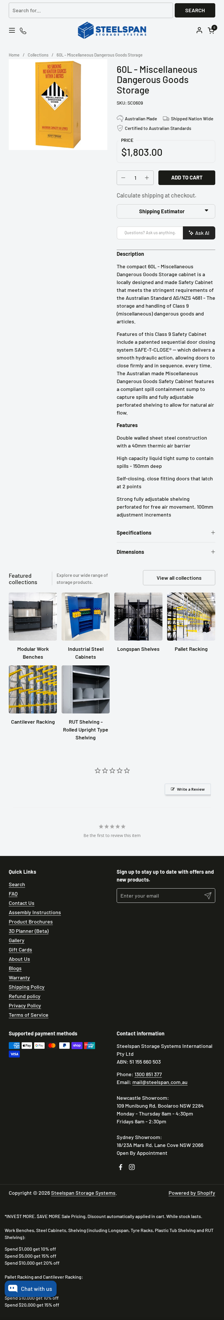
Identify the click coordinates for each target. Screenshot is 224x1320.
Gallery (16, 940)
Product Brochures (31, 921)
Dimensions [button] (130, 552)
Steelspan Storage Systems (83, 1192)
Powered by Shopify (192, 1192)
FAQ (13, 893)
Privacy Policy (25, 1005)
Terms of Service (28, 1014)
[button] (212, 30)
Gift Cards (20, 949)
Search (195, 10)
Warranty (19, 977)
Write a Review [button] (191, 789)
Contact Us (21, 903)
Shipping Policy (27, 987)
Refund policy (25, 996)
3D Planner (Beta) (28, 931)
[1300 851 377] (23, 30)
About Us (19, 959)
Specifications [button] (134, 532)
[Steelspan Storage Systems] (112, 30)
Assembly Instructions (35, 912)
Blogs (15, 968)
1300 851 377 (148, 1074)
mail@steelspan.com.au (160, 1082)
